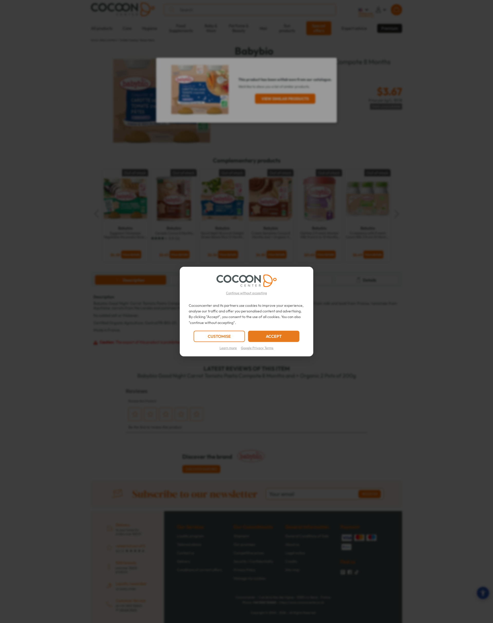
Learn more (228, 348)
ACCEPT (274, 336)
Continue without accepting (246, 293)
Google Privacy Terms (257, 348)
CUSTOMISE (219, 336)
